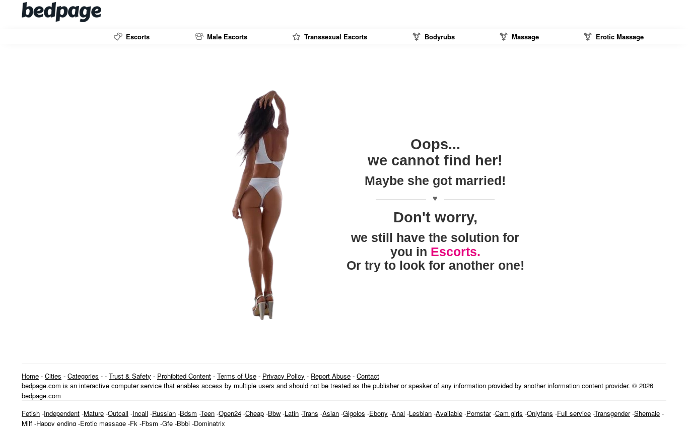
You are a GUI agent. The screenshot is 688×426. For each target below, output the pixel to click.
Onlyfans (540, 413)
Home (30, 376)
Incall (140, 413)
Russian (164, 413)
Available (449, 413)
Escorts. (455, 252)
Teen (207, 413)
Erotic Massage (619, 36)
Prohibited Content (184, 376)
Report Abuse (331, 376)
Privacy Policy (283, 376)
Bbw (274, 413)
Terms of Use (236, 376)
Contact (368, 376)
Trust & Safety (130, 376)
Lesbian (420, 413)
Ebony (378, 413)
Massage (524, 36)
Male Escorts (226, 36)
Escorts (137, 36)
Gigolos (354, 413)
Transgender (612, 413)
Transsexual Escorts (334, 36)
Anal (398, 413)
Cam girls (509, 413)
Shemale (647, 413)
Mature (94, 413)
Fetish (31, 413)
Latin (292, 413)
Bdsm (188, 413)
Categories (83, 376)
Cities (53, 376)
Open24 (230, 413)
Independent (62, 413)
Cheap (254, 413)
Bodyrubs (439, 36)
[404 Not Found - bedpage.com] (62, 12)
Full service (574, 413)
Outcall (118, 413)
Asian (330, 413)
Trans (310, 413)
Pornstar (478, 413)
